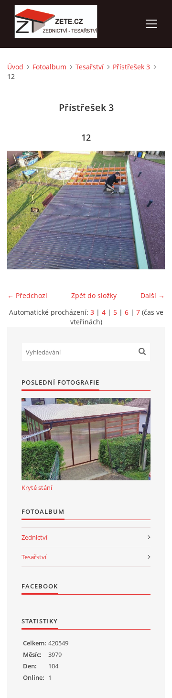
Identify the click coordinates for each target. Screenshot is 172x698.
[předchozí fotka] (22, 210)
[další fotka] (149, 210)
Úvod (15, 66)
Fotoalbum (49, 66)
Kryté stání (37, 487)
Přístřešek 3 (131, 66)
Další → (152, 295)
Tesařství (89, 66)
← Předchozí (27, 295)
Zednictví (34, 537)
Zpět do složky (94, 295)
